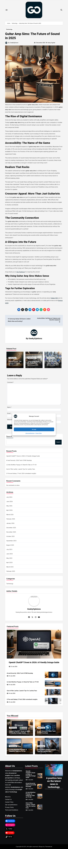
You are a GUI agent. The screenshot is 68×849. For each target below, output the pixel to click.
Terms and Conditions (11, 810)
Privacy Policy (38, 433)
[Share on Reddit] (44, 309)
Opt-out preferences (30, 433)
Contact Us (8, 799)
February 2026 (10, 519)
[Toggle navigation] (6, 10)
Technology (9, 29)
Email (9, 413)
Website (9, 419)
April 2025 (9, 562)
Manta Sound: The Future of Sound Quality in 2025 (15, 363)
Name (9, 407)
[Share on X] (22, 309)
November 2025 (11, 532)
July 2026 (9, 497)
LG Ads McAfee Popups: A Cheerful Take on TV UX (21, 465)
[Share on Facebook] (18, 309)
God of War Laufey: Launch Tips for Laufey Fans (20, 469)
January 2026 (10, 523)
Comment (10, 382)
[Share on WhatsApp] (41, 309)
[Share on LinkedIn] (29, 309)
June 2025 (9, 554)
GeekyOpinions (14, 42)
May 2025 (9, 558)
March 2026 (9, 514)
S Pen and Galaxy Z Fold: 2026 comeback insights (21, 473)
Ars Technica (21, 272)
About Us (8, 797)
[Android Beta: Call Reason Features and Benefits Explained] (59, 322)
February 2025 (10, 571)
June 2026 (9, 501)
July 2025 (9, 549)
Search (9, 436)
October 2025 (10, 536)
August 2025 (10, 545)
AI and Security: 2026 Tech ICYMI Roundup (19, 460)
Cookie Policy (9, 802)
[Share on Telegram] (37, 309)
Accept (34, 429)
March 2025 (9, 567)
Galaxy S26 (54, 298)
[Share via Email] (26, 309)
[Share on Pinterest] (33, 309)
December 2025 (11, 527)
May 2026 (9, 506)
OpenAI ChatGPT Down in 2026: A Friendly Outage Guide (23, 456)
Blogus (41, 846)
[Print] (48, 309)
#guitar (53, 42)
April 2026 (9, 510)
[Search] (61, 10)
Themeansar (48, 846)
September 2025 (11, 541)
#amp (49, 42)
